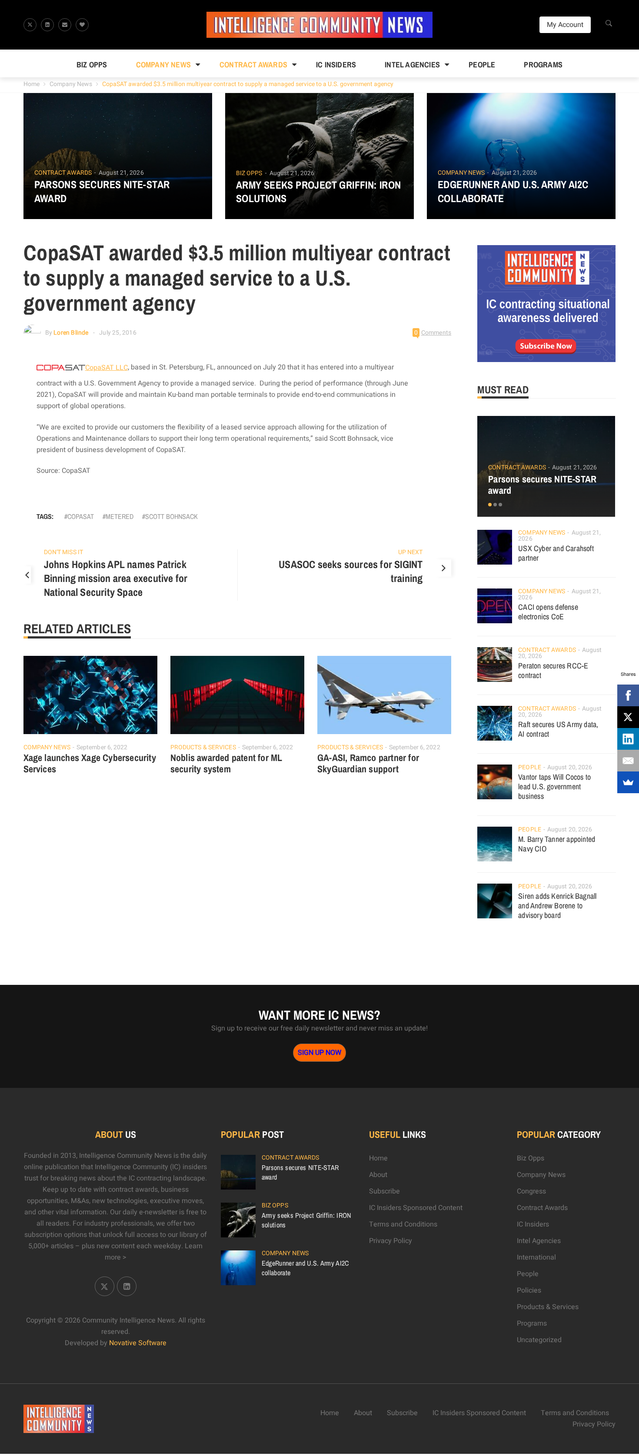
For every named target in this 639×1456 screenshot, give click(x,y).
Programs (543, 64)
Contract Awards (253, 64)
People (482, 64)
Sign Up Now (319, 1052)
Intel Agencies (412, 64)
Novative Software (137, 1343)
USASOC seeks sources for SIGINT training (351, 571)
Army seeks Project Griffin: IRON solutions (318, 191)
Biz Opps (92, 64)
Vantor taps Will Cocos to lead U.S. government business (554, 786)
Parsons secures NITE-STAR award (102, 191)
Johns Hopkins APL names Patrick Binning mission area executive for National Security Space (116, 578)
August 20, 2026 (569, 767)
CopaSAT (80, 516)
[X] (628, 717)
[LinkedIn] (628, 739)
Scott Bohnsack (171, 516)
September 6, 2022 (102, 747)
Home (31, 84)
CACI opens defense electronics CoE (548, 612)
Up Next (410, 552)
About (378, 1175)
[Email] (628, 760)
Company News (163, 64)
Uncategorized (539, 1340)
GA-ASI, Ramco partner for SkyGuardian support (368, 763)
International (536, 1257)
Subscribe (384, 1191)
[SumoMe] (628, 782)
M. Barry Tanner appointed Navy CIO (556, 844)
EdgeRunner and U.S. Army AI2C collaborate (513, 191)
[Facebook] (628, 695)
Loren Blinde (70, 332)
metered (119, 516)
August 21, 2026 (121, 172)
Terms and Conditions (403, 1224)
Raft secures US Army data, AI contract (558, 729)
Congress (531, 1191)
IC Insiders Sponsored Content (416, 1208)
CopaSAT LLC (106, 367)
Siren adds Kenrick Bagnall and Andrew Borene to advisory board (557, 906)
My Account (565, 25)
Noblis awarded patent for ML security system (226, 763)
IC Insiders (336, 64)
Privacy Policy (390, 1241)
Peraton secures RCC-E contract (553, 670)
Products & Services (203, 747)
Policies (529, 1290)
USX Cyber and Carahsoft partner (556, 553)
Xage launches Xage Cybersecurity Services (89, 763)
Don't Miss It (63, 552)
